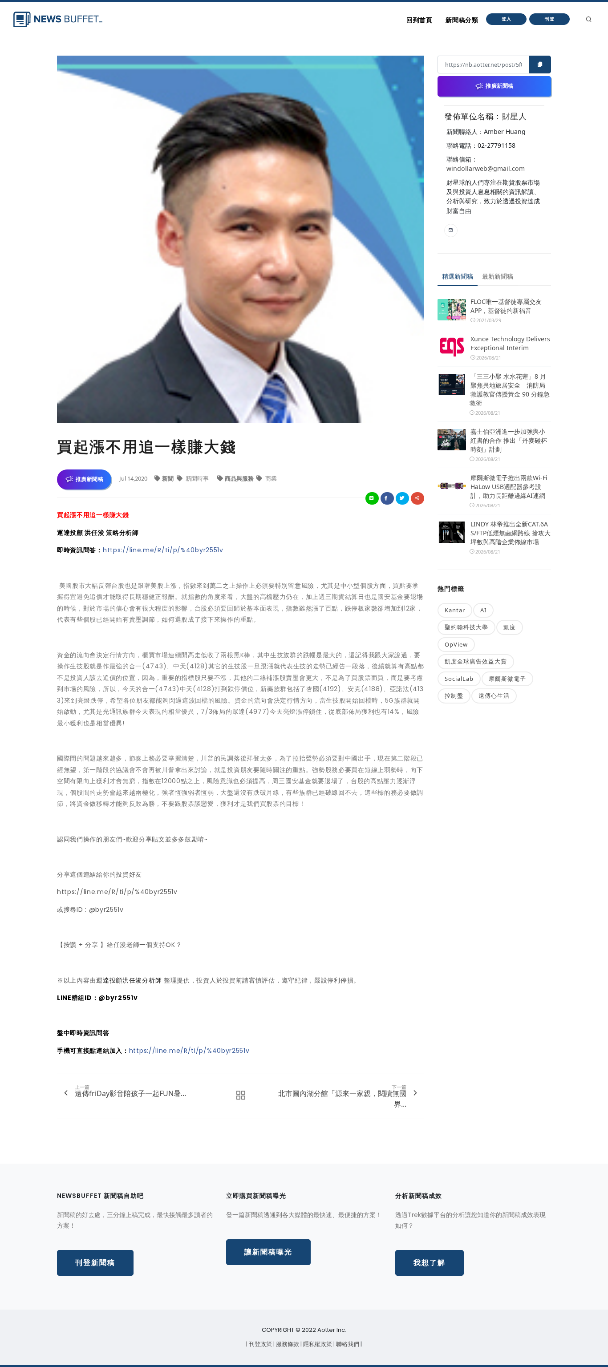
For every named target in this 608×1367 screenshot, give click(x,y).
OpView (456, 644)
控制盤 (454, 696)
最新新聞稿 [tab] (497, 276)
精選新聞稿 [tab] (457, 276)
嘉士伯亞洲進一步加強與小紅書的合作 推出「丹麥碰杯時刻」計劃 (508, 440)
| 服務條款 (286, 1344)
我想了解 (429, 1263)
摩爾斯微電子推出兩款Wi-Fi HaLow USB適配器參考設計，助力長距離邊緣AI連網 (508, 486)
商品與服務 (240, 478)
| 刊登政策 (259, 1344)
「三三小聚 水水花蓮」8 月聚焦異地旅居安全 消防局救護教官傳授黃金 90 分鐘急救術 (510, 389)
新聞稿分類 (462, 20)
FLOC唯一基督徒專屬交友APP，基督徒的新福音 (506, 306)
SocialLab (459, 679)
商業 (270, 478)
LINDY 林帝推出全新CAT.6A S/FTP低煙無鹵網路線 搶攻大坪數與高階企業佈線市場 (510, 533)
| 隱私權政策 (316, 1344)
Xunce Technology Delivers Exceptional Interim (510, 343)
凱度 (509, 627)
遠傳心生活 (494, 696)
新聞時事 (197, 478)
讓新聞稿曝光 (268, 1252)
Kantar (455, 610)
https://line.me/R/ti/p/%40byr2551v (163, 550)
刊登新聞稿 (95, 1263)
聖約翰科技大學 (466, 627)
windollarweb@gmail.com (485, 168)
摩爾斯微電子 (507, 679)
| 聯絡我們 (347, 1344)
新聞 (168, 478)
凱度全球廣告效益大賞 (476, 661)
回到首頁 (419, 20)
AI (483, 610)
